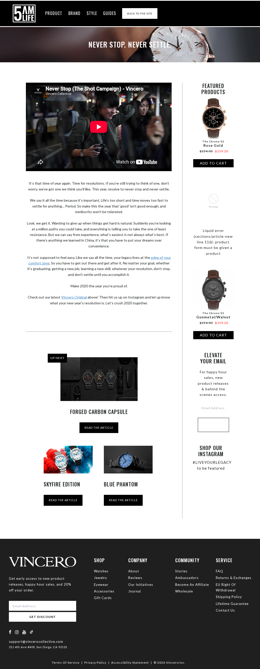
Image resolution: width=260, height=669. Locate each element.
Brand (74, 13)
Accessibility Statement (130, 662)
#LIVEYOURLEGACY (212, 462)
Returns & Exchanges (233, 578)
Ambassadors (187, 578)
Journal (134, 591)
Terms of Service (65, 662)
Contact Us (225, 610)
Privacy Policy (95, 662)
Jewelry (100, 578)
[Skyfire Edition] (68, 459)
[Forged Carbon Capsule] (99, 379)
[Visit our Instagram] (17, 632)
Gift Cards (103, 598)
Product (53, 13)
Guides (109, 13)
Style (92, 13)
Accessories (104, 591)
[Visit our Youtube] (24, 632)
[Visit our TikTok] (31, 631)
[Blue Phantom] (128, 459)
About (133, 571)
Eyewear (101, 585)
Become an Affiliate (192, 585)
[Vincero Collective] (24, 13)
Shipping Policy (229, 597)
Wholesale (184, 591)
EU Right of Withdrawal (226, 587)
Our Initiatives (140, 585)
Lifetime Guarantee (232, 604)
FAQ (219, 571)
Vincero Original (74, 297)
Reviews (135, 578)
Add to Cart (213, 163)
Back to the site (139, 13)
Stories (181, 571)
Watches (101, 571)
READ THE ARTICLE (99, 427)
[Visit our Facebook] (10, 632)
